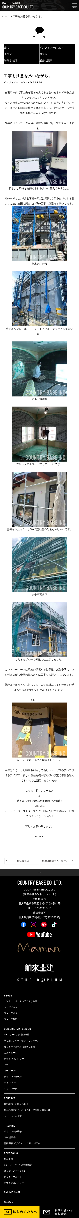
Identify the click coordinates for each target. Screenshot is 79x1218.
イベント (9, 53)
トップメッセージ (13, 1007)
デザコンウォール (13, 1076)
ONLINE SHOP (12, 1192)
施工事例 (8, 1159)
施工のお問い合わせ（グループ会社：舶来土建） (28, 1110)
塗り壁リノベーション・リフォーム (21, 1040)
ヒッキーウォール (13, 1177)
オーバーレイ (10, 1070)
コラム (43, 53)
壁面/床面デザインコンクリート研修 (22, 1143)
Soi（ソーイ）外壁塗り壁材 (18, 1034)
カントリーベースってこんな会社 (20, 1001)
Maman (8, 1202)
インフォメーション (51, 47)
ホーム (6, 16)
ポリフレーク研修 (13, 1131)
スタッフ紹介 (10, 1013)
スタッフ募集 (10, 1019)
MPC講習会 (10, 1137)
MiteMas (39, 805)
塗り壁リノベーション (15, 1171)
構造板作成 (23, 860)
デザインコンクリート (15, 1058)
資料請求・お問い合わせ (16, 1104)
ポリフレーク (10, 1088)
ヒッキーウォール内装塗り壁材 (19, 1046)
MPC (6, 1064)
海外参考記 (10, 60)
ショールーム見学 (13, 1116)
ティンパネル (10, 1082)
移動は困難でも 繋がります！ (58, 860)
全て (6, 47)
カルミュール (10, 1052)
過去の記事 (46, 60)
